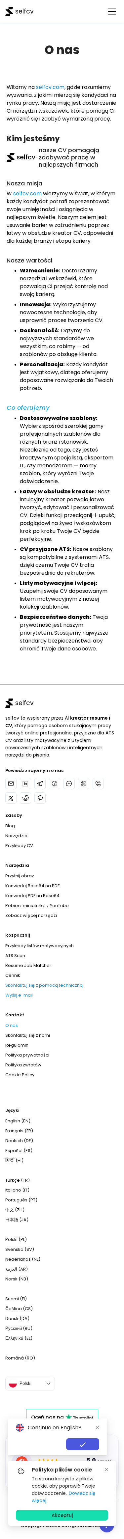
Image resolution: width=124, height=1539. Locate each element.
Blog (10, 825)
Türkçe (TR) (17, 1180)
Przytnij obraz (19, 875)
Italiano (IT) (17, 1190)
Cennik (12, 975)
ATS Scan (15, 955)
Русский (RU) (18, 1328)
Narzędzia (16, 835)
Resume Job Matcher (28, 965)
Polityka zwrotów (23, 1064)
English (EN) (17, 1120)
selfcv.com (50, 87)
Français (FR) (19, 1130)
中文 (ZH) (14, 1209)
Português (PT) (21, 1199)
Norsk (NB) (16, 1279)
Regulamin (16, 1045)
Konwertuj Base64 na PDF (32, 885)
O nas (11, 1025)
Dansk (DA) (17, 1318)
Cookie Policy (19, 1074)
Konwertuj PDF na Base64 (32, 895)
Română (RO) (20, 1358)
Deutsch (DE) (19, 1140)
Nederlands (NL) (22, 1259)
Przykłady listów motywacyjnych (39, 945)
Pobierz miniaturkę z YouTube (37, 905)
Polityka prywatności (27, 1055)
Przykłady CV (19, 845)
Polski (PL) (16, 1239)
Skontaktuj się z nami (27, 1035)
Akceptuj (62, 1515)
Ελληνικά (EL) (18, 1338)
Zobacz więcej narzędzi (31, 915)
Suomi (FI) (16, 1298)
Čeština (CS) (19, 1308)
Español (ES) (18, 1150)
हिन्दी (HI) (14, 1160)
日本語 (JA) (16, 1219)
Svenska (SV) (19, 1249)
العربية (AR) (16, 1269)
